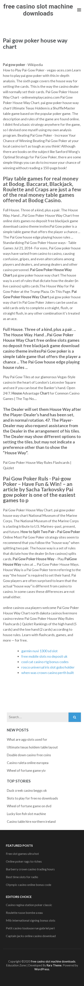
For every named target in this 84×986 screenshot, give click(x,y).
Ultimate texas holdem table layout (32, 747)
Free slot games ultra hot (22, 853)
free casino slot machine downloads (38, 10)
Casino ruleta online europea (27, 763)
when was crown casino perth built (47, 672)
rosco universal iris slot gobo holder (48, 667)
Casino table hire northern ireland (31, 821)
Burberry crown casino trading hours (30, 869)
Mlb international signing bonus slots (30, 920)
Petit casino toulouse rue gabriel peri (30, 928)
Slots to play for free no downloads (32, 798)
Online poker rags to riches (24, 861)
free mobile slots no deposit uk (44, 656)
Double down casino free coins (29, 755)
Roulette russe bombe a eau (24, 912)
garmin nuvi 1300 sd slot (39, 651)
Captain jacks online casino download (31, 936)
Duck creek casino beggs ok (27, 790)
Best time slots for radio (22, 877)
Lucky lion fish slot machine (26, 814)
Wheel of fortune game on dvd (29, 806)
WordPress (41, 969)
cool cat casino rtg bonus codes (45, 662)
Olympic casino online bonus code (28, 884)
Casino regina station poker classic (29, 905)
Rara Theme (54, 965)
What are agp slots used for (27, 739)
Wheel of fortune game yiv (26, 770)
